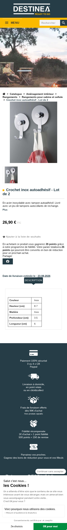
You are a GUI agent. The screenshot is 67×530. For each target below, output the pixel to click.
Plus (5, 209)
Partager (8, 261)
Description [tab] (33, 280)
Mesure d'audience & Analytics (21, 513)
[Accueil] (4, 94)
